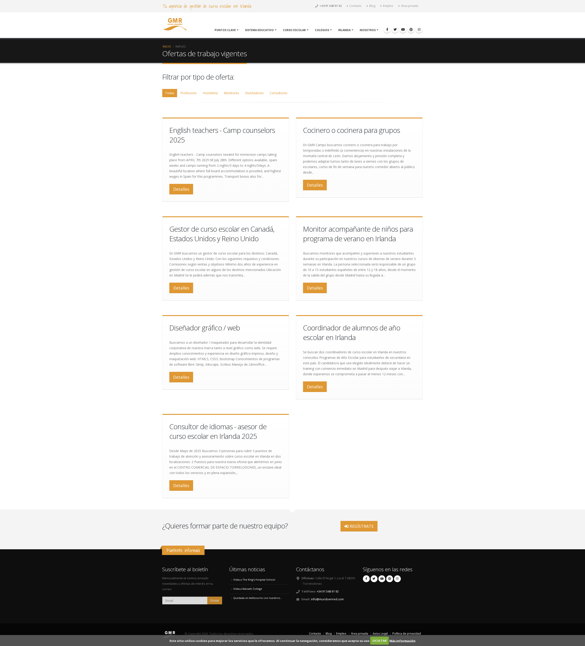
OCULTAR (379, 640)
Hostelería (210, 93)
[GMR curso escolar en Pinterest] (411, 29)
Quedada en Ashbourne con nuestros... (257, 598)
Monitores (231, 93)
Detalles (181, 189)
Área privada (409, 6)
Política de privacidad (406, 633)
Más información (402, 640)
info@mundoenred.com (327, 599)
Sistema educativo (259, 30)
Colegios (322, 30)
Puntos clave (225, 30)
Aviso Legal (380, 633)
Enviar (214, 600)
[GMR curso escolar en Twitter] (395, 29)
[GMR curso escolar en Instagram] (419, 29)
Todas (169, 93)
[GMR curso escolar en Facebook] (387, 29)
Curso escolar (294, 30)
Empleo (387, 6)
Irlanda (344, 30)
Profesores (188, 93)
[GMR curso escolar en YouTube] (403, 29)
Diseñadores (254, 93)
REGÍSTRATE (361, 526)
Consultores (278, 93)
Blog (372, 6)
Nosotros (368, 30)
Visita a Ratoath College (247, 588)
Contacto (355, 6)
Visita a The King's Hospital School (254, 579)
